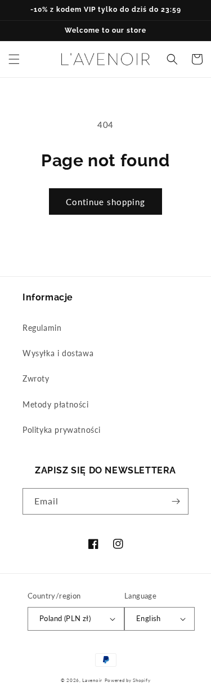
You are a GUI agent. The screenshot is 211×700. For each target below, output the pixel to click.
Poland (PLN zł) (65, 618)
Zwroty (36, 378)
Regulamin (42, 328)
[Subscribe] (175, 501)
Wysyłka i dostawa (58, 353)
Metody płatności (56, 404)
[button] (14, 59)
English (148, 618)
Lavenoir (92, 680)
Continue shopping (105, 202)
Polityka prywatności (62, 430)
